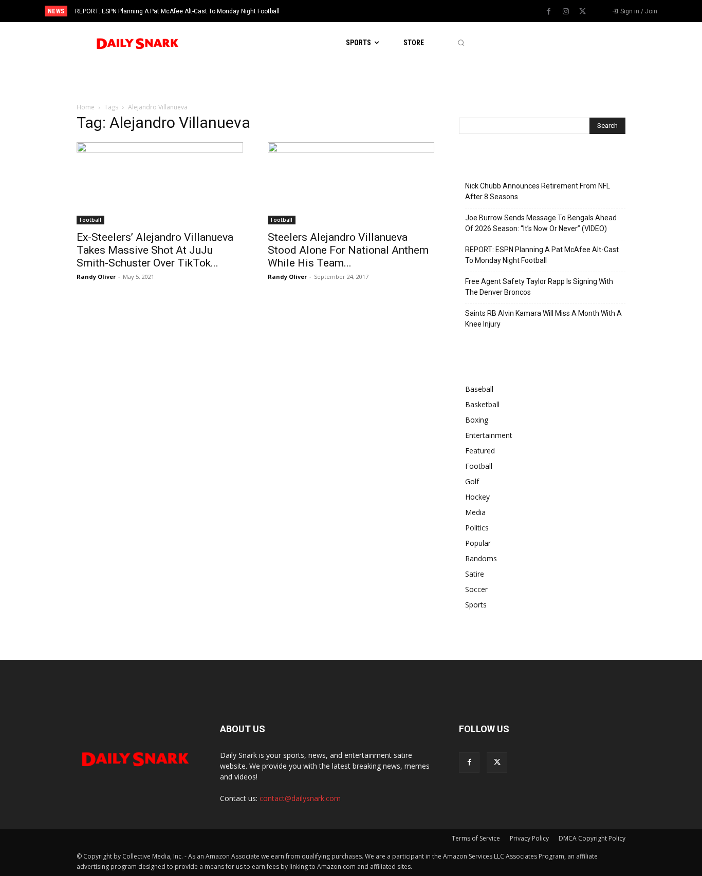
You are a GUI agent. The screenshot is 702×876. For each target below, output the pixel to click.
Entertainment (488, 435)
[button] (461, 43)
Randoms (481, 558)
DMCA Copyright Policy (592, 838)
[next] (385, 11)
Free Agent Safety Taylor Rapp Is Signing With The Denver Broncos (539, 286)
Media (475, 512)
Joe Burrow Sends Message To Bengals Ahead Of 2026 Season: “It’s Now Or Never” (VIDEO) (541, 223)
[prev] (368, 11)
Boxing (476, 420)
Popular (478, 543)
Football (90, 219)
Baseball (479, 389)
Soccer (476, 589)
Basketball (482, 404)
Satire (474, 574)
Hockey (477, 497)
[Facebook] (549, 12)
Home (86, 107)
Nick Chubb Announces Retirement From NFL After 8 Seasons (537, 191)
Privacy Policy (529, 838)
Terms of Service (476, 838)
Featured (480, 450)
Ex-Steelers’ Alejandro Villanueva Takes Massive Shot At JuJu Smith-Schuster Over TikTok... (155, 250)
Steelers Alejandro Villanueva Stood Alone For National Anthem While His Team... (348, 250)
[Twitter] (583, 12)
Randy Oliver (96, 276)
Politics (477, 527)
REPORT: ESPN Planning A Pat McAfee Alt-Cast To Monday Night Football (177, 11)
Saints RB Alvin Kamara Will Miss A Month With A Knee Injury (543, 318)
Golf (472, 481)
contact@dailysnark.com (300, 798)
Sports (476, 605)
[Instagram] (566, 12)
